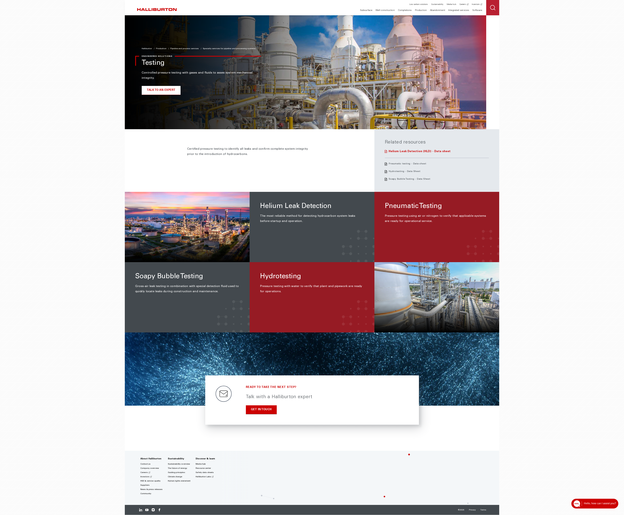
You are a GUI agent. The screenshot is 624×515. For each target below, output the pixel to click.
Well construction (385, 10)
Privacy (472, 510)
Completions (405, 10)
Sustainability (437, 4)
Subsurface (366, 10)
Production (421, 10)
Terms (483, 510)
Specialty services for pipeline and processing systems (229, 49)
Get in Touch (261, 409)
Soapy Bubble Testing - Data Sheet (409, 179)
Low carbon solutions (418, 4)
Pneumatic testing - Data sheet (407, 164)
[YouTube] (147, 510)
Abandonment (437, 10)
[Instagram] (153, 510)
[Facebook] (159, 510)
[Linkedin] (140, 510)
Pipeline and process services (184, 49)
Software (477, 10)
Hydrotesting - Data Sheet (404, 171)
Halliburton (147, 49)
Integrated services (458, 10)
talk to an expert (161, 90)
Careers (462, 4)
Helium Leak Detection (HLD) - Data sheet (420, 151)
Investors (476, 4)
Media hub (451, 4)
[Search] (492, 7)
